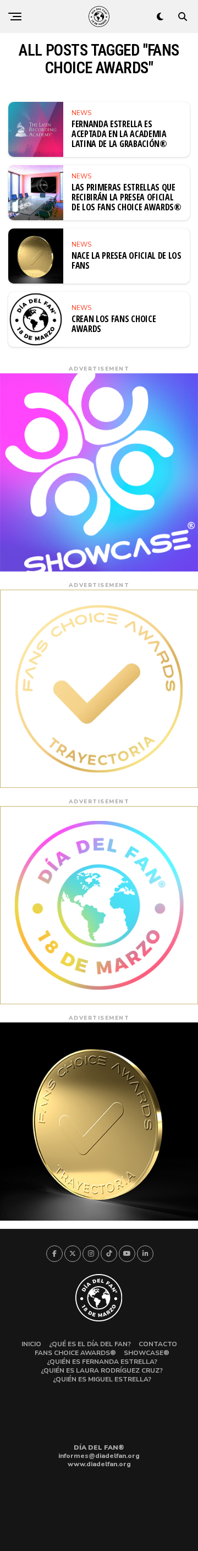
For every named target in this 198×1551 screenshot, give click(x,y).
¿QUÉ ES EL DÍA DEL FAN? (90, 1344)
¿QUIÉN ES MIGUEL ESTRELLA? (102, 1379)
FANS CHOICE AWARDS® (75, 1352)
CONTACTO (158, 1344)
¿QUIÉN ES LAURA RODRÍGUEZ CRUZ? (102, 1370)
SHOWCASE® (146, 1352)
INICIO (31, 1344)
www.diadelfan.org (99, 1464)
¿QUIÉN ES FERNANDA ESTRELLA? (102, 1361)
